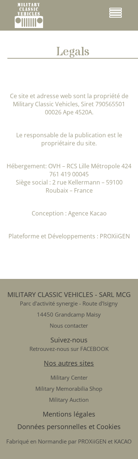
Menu (129, 15)
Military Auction (69, 399)
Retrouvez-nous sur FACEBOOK (69, 348)
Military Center (69, 377)
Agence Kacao (87, 213)
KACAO (123, 441)
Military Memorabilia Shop (68, 388)
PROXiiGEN (115, 236)
